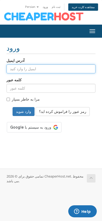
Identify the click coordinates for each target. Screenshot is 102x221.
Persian (30, 7)
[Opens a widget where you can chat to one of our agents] (82, 211)
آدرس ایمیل (16, 60)
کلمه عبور (14, 79)
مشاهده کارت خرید (83, 7)
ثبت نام (56, 7)
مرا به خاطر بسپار (26, 99)
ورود (45, 7)
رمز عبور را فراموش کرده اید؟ (62, 111)
